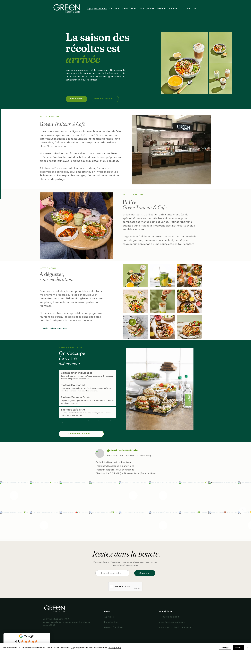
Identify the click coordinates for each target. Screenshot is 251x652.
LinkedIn (186, 627)
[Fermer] (247, 647)
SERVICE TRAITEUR (70, 347)
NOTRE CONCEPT (133, 195)
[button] (135, 275)
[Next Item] (242, 510)
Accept (238, 647)
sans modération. (56, 279)
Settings (225, 647)
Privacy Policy (115, 647)
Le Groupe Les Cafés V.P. (56, 619)
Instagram (164, 627)
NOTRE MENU (48, 268)
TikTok (176, 627)
